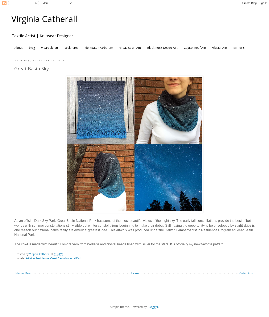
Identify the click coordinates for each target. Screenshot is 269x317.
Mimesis (239, 48)
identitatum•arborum (99, 48)
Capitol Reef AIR (195, 48)
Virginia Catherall (44, 19)
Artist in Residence (37, 258)
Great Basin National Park (66, 258)
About (19, 48)
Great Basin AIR (130, 48)
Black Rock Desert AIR (162, 48)
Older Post (246, 273)
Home (135, 273)
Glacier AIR (219, 48)
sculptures (71, 48)
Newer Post (23, 273)
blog (32, 48)
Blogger (153, 307)
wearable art (49, 48)
